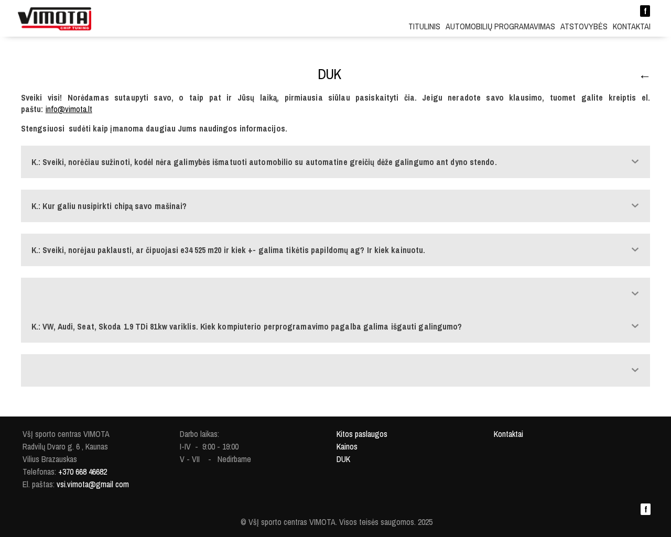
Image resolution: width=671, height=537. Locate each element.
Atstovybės (584, 26)
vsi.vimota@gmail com (93, 484)
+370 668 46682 (82, 471)
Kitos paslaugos (362, 434)
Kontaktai (632, 26)
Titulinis (424, 26)
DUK (343, 459)
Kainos (347, 446)
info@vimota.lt (69, 109)
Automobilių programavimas (500, 26)
